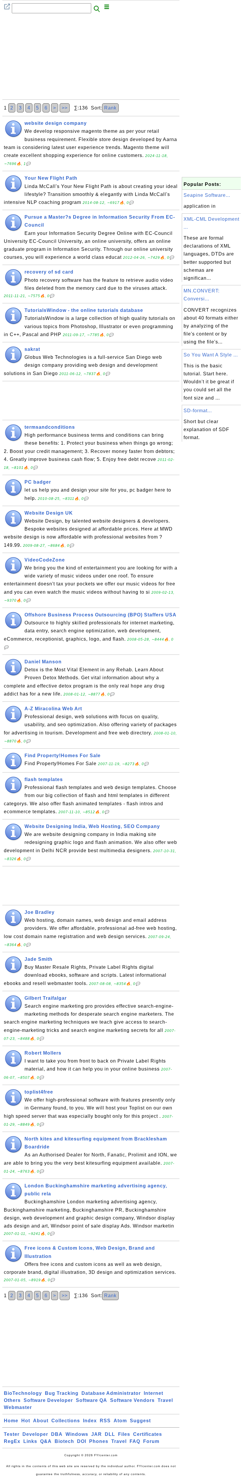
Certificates (147, 1434)
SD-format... (198, 410)
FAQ (135, 1441)
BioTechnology (23, 1393)
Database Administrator (111, 1393)
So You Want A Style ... (211, 354)
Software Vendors (132, 1400)
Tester (11, 1434)
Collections (65, 1420)
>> (65, 107)
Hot (25, 1420)
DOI (81, 1441)
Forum (151, 1441)
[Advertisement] (90, 58)
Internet (153, 1393)
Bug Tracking (62, 1393)
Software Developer (48, 1400)
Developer (35, 1434)
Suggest (140, 1420)
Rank (110, 107)
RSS (105, 1420)
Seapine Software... (207, 195)
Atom (120, 1420)
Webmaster (18, 1407)
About (40, 1420)
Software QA (91, 1400)
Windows (77, 1434)
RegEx (12, 1441)
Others (12, 1400)
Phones (98, 1441)
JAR (96, 1434)
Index (90, 1420)
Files (124, 1434)
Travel (165, 1400)
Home (11, 1420)
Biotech (64, 1441)
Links (30, 1441)
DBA (57, 1434)
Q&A (46, 1441)
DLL (110, 1434)
